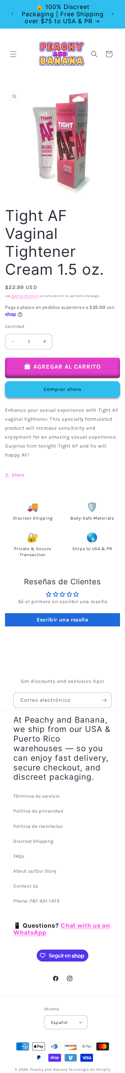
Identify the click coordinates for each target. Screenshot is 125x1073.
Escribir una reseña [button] (62, 619)
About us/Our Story (35, 871)
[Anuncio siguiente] (112, 14)
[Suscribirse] (104, 700)
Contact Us (25, 886)
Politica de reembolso (38, 826)
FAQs (18, 856)
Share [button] (18, 475)
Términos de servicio (36, 796)
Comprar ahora (62, 389)
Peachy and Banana (49, 1069)
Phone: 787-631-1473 (36, 901)
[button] (13, 54)
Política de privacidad (38, 811)
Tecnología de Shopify (90, 1069)
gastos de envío (25, 296)
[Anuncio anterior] (12, 14)
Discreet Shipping (33, 841)
